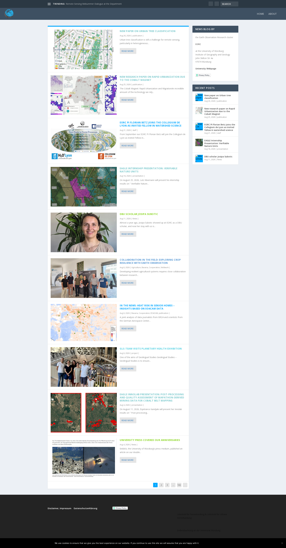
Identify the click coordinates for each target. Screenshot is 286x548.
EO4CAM (154, 313)
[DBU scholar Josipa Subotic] (84, 232)
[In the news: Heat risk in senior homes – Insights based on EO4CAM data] (84, 322)
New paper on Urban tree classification (147, 31)
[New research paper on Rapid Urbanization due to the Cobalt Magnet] (84, 95)
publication (137, 35)
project (135, 353)
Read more (224, 543)
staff (134, 130)
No (211, 543)
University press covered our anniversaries (150, 440)
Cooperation (154, 267)
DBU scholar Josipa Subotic (139, 214)
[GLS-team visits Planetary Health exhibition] (84, 367)
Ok (203, 543)
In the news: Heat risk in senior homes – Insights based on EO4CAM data (147, 307)
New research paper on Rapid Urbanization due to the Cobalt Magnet (152, 78)
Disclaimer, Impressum (59, 508)
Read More (128, 51)
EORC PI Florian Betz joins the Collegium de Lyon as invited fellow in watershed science (150, 124)
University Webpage (205, 68)
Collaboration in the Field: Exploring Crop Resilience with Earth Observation (150, 261)
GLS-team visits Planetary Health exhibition (151, 348)
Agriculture (136, 267)
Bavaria (145, 267)
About (272, 14)
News (135, 218)
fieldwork (165, 267)
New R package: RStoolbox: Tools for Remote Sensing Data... (95, 3)
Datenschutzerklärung (85, 508)
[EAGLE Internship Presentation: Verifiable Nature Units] (84, 186)
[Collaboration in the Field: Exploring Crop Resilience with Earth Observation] (84, 278)
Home (260, 14)
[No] (282, 543)
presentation (138, 176)
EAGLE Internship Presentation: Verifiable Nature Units (148, 170)
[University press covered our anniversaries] (84, 458)
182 (179, 485)
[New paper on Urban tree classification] (84, 49)
